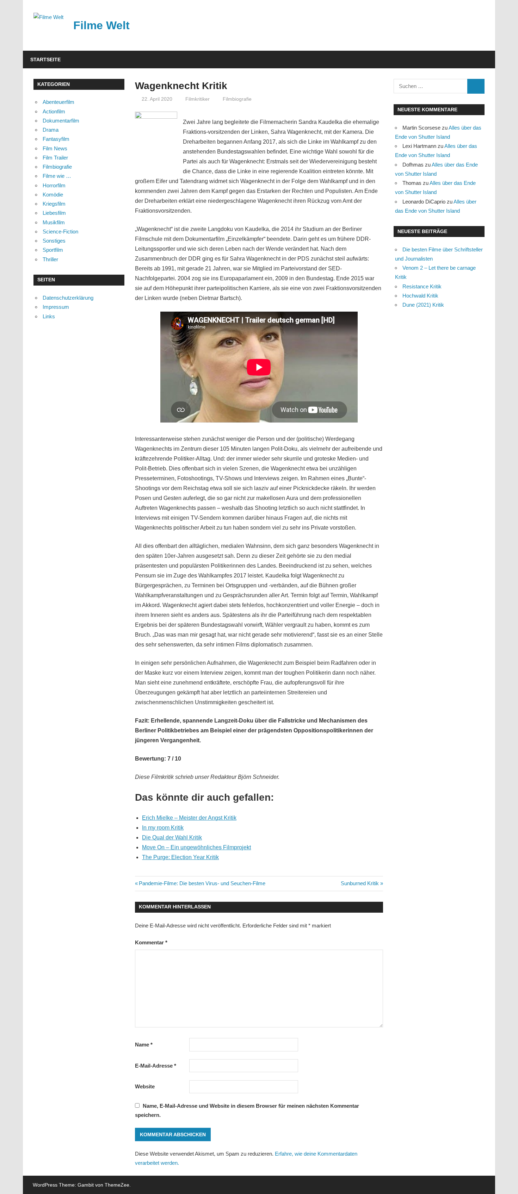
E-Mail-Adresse (155, 1066)
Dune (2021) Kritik (423, 305)
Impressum (56, 307)
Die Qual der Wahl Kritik (172, 837)
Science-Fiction (60, 232)
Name (144, 1045)
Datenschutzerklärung (68, 298)
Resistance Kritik (422, 286)
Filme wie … (57, 176)
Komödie (53, 195)
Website (145, 1086)
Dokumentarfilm (61, 121)
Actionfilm (54, 111)
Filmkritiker (197, 99)
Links (49, 316)
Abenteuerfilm (58, 102)
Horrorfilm (54, 185)
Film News (55, 148)
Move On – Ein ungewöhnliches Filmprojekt (196, 847)
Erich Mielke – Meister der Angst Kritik (189, 818)
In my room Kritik (163, 828)
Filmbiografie (237, 99)
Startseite (45, 59)
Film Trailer (55, 158)
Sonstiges (54, 241)
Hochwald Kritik (420, 296)
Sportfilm (53, 250)
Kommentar (151, 942)
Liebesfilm (54, 213)
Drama (50, 130)
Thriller (50, 259)
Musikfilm (54, 222)
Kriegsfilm (54, 204)
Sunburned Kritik (360, 883)
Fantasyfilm (56, 139)
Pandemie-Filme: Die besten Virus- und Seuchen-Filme (201, 883)
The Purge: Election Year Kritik (180, 857)
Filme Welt (101, 25)
